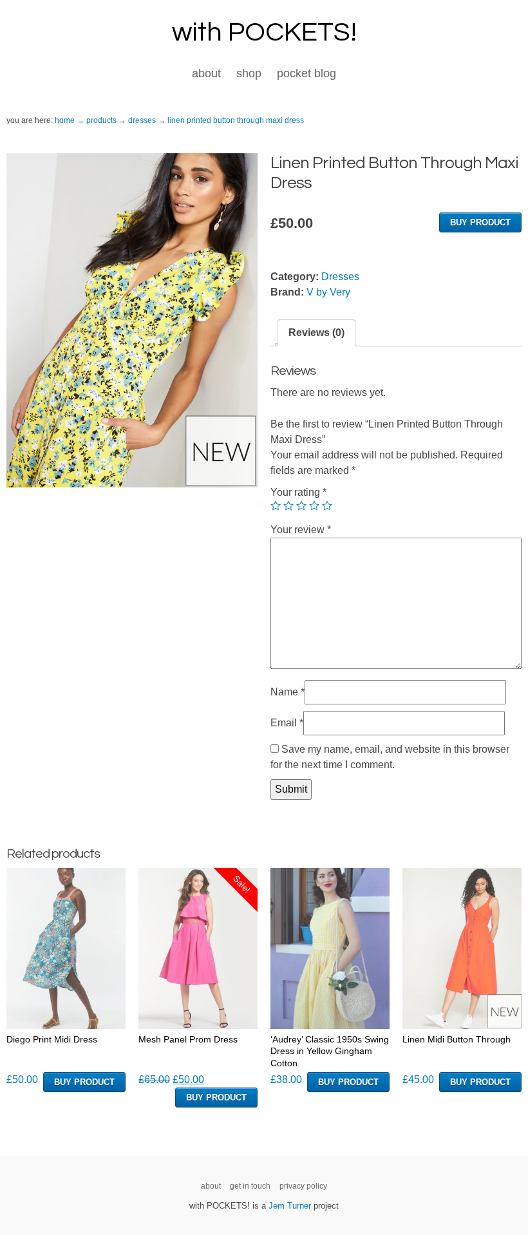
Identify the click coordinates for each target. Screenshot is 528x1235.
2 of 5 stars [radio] (288, 505)
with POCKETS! (264, 32)
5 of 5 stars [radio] (327, 505)
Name (287, 691)
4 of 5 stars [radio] (314, 505)
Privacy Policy (303, 1186)
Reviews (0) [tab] (316, 332)
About (206, 73)
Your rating (298, 492)
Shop (248, 73)
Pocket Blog (306, 73)
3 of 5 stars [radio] (301, 505)
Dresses (340, 276)
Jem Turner (290, 1206)
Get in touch (250, 1186)
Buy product (480, 222)
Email (286, 722)
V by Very (328, 292)
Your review (300, 529)
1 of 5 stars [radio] (275, 505)
